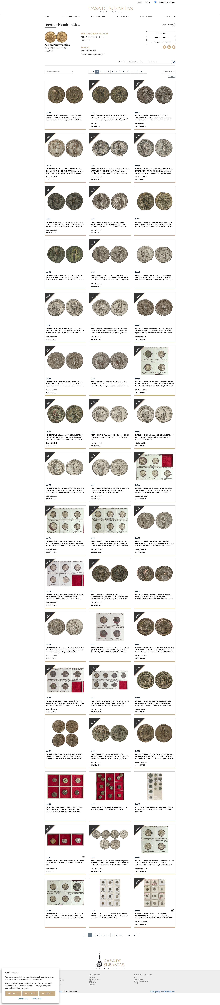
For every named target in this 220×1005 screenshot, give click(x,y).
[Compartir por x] (169, 47)
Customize (30, 993)
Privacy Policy (138, 979)
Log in (139, 2)
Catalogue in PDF (161, 38)
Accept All (13, 993)
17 (137, 72)
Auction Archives (70, 17)
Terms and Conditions (161, 42)
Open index (160, 33)
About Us (92, 981)
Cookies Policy (23, 998)
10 (128, 72)
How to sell (146, 17)
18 (141, 72)
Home (47, 17)
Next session (167, 25)
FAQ (135, 977)
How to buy (123, 17)
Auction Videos (98, 17)
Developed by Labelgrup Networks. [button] (162, 992)
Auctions (92, 977)
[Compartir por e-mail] (173, 47)
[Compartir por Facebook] (164, 47)
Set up (136, 983)
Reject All (47, 993)
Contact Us (169, 17)
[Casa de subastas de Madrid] (110, 9)
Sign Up (148, 2)
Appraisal (92, 984)
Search (121, 62)
